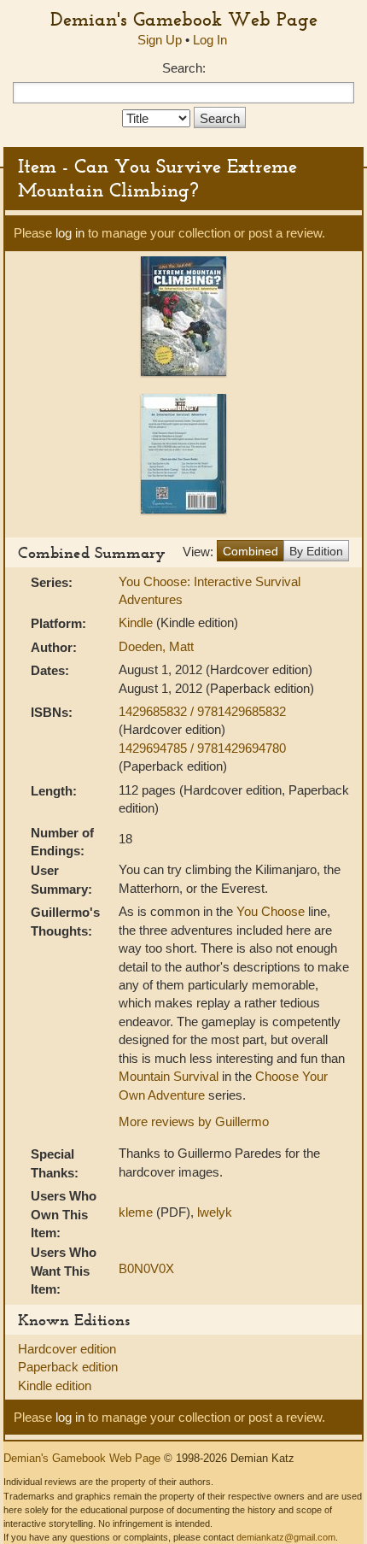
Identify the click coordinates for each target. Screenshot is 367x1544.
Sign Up (159, 39)
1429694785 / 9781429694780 (202, 748)
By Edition (316, 551)
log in (69, 233)
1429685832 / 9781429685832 (202, 711)
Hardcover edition (67, 1348)
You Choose (270, 911)
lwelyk (214, 1212)
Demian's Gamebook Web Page (183, 19)
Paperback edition (68, 1366)
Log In (210, 39)
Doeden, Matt (156, 646)
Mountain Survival (168, 1076)
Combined (250, 551)
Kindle (136, 622)
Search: (184, 68)
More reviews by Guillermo (194, 1121)
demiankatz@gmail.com (285, 1537)
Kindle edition (54, 1385)
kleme (136, 1212)
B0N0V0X (146, 1268)
